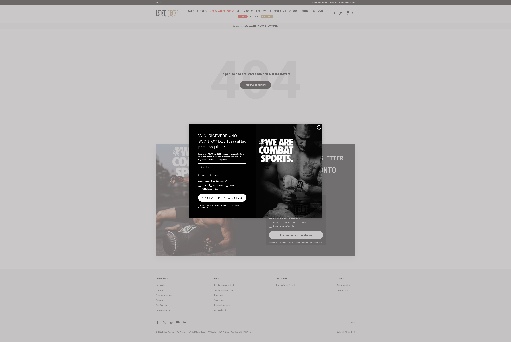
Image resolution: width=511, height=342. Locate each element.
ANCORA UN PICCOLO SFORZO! (222, 197)
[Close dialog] (319, 127)
